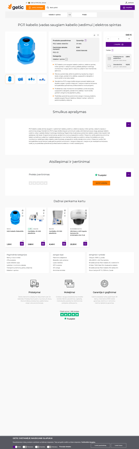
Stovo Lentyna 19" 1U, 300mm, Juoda (101, 267)
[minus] (108, 39)
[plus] (129, 39)
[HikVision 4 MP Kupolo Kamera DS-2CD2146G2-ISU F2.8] (79, 215)
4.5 (30, 223)
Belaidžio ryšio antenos (60, 257)
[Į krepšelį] (22, 241)
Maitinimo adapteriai (60, 255)
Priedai (84, 15)
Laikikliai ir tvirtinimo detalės (16, 262)
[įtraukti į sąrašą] (98, 35)
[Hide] (128, 124)
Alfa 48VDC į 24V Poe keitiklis (99, 257)
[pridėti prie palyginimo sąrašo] (94, 35)
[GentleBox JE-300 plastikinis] (57, 215)
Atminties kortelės (59, 267)
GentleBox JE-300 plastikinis (54, 227)
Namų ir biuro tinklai (13, 255)
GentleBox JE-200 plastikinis (33, 227)
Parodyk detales (65, 446)
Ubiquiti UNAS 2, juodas (97, 255)
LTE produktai (11, 257)
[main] (16, 7)
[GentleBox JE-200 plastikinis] (36, 215)
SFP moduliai (57, 262)
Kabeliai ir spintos (55, 15)
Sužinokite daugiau (88, 442)
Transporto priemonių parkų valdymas (19, 265)
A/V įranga (56, 265)
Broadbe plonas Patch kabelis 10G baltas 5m (103, 265)
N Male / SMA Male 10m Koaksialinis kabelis (103, 262)
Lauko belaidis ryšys (13, 260)
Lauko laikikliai (58, 260)
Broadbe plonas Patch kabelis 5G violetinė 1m (104, 260)
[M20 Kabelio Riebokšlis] (15, 215)
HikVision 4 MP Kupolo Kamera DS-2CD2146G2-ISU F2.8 (78, 228)
